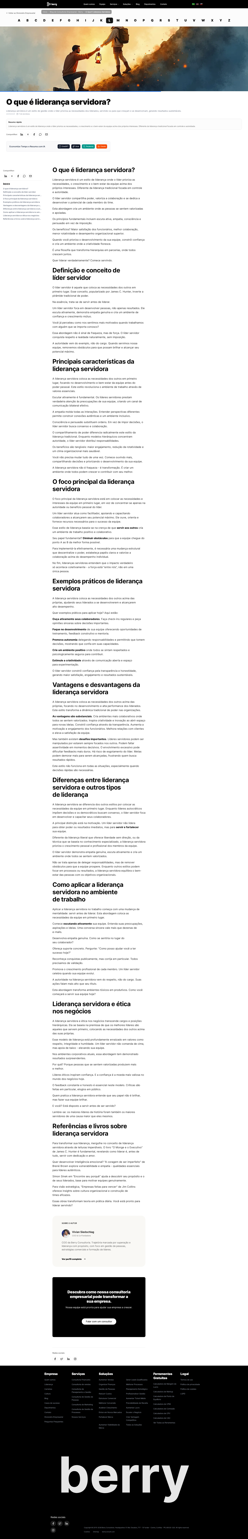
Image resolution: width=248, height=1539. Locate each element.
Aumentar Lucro (133, 1408)
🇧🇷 (193, 4)
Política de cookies (188, 1389)
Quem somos (89, 4)
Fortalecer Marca (106, 1417)
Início (45, 12)
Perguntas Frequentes (53, 1421)
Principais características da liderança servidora (22, 195)
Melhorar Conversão (107, 1403)
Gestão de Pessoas (107, 1389)
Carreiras (48, 1389)
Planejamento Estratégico (137, 1389)
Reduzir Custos (105, 1394)
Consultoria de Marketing (82, 1404)
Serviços (113, 4)
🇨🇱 (201, 4)
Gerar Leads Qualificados (136, 1380)
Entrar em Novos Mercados (110, 1412)
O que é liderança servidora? (58, 101)
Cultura (47, 1394)
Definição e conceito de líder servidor (19, 192)
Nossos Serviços (79, 1417)
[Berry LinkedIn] (68, 1359)
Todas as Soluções (134, 1425)
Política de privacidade (190, 1384)
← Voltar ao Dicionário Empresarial (20, 13)
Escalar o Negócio (133, 1412)
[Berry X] (61, 1359)
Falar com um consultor (99, 1321)
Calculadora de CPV (161, 1413)
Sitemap (96, 1532)
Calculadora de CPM (162, 1404)
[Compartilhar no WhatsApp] (40, 134)
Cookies (87, 1532)
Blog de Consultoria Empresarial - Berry (66, 12)
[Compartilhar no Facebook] (34, 134)
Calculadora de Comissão (164, 1409)
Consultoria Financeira (81, 1380)
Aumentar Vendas (106, 1380)
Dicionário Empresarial (53, 1417)
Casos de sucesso (52, 1403)
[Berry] (51, 4)
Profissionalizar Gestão (135, 1394)
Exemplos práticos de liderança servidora (21, 202)
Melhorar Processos (134, 1384)
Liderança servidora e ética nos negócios (21, 215)
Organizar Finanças (107, 1384)
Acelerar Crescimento (108, 1408)
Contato (163, 4)
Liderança (48, 1384)
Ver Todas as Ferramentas (164, 1423)
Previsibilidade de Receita (137, 1403)
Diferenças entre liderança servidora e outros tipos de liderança (22, 209)
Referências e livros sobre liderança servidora (22, 219)
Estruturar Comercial (107, 1398)
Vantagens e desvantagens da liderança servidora (22, 205)
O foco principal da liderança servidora (20, 199)
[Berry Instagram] (75, 1359)
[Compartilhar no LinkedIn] (21, 134)
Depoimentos (150, 4)
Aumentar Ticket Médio (136, 1398)
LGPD (182, 1394)
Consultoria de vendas (81, 1384)
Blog (138, 4)
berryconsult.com (108, 1532)
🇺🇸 (197, 4)
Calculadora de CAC (161, 1418)
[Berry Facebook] (55, 1359)
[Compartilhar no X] (27, 134)
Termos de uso (186, 1380)
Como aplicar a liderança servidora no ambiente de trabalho (22, 212)
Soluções (127, 4)
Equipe (102, 4)
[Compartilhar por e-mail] (46, 134)
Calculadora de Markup (163, 1391)
